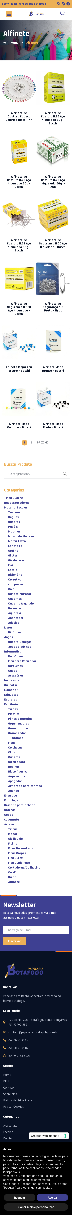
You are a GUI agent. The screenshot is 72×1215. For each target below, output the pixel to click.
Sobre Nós (10, 1094)
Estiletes (10, 700)
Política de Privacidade (17, 1100)
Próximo (43, 442)
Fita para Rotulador (22, 661)
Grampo (17, 738)
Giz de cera (16, 560)
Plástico (14, 714)
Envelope (10, 796)
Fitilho (12, 844)
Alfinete (32, 43)
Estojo (12, 570)
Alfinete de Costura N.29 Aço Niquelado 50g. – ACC (53, 182)
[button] (9, 14)
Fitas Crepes (17, 853)
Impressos (11, 680)
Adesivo (13, 623)
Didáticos (14, 632)
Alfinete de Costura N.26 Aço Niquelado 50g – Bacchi (53, 118)
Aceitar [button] (52, 1197)
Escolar (8, 1132)
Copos (8, 815)
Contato (8, 1087)
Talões (13, 709)
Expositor (11, 690)
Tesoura (14, 512)
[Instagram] (63, 4)
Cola (11, 589)
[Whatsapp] (58, 4)
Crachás (10, 810)
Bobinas (14, 767)
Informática (12, 652)
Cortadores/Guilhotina (24, 868)
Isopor (12, 834)
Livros (8, 628)
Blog (6, 1081)
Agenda (13, 791)
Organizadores (18, 724)
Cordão (13, 872)
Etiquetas (11, 695)
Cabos (12, 671)
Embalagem (12, 800)
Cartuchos (15, 666)
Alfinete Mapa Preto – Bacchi (53, 425)
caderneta (11, 820)
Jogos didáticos (19, 647)
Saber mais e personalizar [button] (36, 1207)
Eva (10, 565)
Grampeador (17, 733)
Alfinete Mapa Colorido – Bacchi (19, 425)
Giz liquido (15, 839)
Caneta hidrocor (19, 594)
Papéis (13, 527)
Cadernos (15, 599)
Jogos (8, 637)
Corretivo (14, 579)
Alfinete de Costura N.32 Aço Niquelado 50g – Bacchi (19, 245)
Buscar (66, 475)
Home (7, 1075)
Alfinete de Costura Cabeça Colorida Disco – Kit (19, 116)
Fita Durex (15, 858)
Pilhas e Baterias (20, 719)
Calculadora (16, 762)
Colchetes (15, 748)
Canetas (14, 757)
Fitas (11, 743)
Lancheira (15, 546)
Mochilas (14, 531)
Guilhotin (10, 685)
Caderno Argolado (21, 603)
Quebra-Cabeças (20, 642)
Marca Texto (17, 541)
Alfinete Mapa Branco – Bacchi (53, 368)
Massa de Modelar (21, 536)
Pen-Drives (15, 656)
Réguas (13, 517)
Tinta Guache (13, 498)
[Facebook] (68, 4)
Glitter (12, 555)
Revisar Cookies (13, 1106)
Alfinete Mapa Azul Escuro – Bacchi (19, 368)
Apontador (15, 618)
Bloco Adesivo (18, 772)
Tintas (12, 829)
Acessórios (16, 676)
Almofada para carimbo (25, 786)
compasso (15, 584)
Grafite (13, 551)
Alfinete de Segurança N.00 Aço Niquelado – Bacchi (53, 243)
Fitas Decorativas (20, 848)
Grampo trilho (18, 728)
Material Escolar (15, 507)
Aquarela (14, 613)
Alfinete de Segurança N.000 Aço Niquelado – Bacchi (19, 309)
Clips (11, 752)
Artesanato (12, 824)
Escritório (11, 704)
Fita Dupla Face (19, 863)
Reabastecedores (16, 503)
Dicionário (15, 575)
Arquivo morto (18, 776)
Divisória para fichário (19, 805)
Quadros (14, 522)
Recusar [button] (19, 1197)
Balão (12, 877)
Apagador (15, 781)
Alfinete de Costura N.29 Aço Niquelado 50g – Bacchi (19, 182)
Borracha (14, 608)
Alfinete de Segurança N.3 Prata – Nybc (53, 307)
